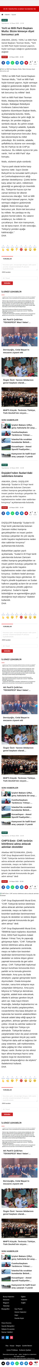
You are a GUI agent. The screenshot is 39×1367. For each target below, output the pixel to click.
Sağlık (23, 1303)
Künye (12, 1346)
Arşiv (16, 1315)
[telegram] (17, 63)
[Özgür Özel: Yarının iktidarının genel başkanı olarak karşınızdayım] (20, 367)
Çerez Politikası (12, 1350)
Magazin (6, 1303)
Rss (7, 1346)
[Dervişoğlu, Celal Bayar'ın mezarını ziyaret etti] (20, 336)
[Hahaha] (26, 246)
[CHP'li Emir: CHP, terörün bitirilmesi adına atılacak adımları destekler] (19, 894)
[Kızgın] (21, 246)
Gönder (7, 283)
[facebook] (3, 63)
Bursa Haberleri (8, 1297)
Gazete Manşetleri (8, 1326)
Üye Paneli (18, 1309)
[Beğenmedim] (16, 246)
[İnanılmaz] (30, 246)
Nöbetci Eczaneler (8, 1329)
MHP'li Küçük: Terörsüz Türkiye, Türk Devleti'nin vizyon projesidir (19, 411)
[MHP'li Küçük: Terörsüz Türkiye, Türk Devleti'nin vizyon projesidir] (20, 397)
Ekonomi (6, 1300)
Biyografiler (6, 1309)
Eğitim (23, 1297)
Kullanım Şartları (25, 1350)
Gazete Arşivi (19, 1318)
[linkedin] (22, 63)
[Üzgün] (34, 246)
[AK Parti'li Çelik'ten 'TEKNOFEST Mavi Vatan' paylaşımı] (20, 306)
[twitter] (8, 63)
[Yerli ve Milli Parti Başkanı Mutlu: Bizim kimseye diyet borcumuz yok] (19, 70)
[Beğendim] (3, 246)
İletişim (18, 1346)
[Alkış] (8, 246)
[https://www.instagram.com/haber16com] (11, 1337)
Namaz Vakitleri (7, 1332)
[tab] (7, 258)
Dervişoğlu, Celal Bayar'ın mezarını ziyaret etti (16, 351)
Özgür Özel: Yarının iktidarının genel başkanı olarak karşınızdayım (18, 381)
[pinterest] (26, 63)
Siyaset (14, 14)
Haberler (7, 14)
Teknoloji (6, 1306)
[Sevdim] (12, 246)
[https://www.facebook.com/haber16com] (3, 1337)
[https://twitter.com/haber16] (7, 1337)
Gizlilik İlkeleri (27, 1346)
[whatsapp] (12, 63)
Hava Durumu (6, 1323)
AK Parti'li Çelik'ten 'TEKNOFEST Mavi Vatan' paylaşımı (15, 321)
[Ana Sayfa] (2, 15)
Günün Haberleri (20, 1312)
